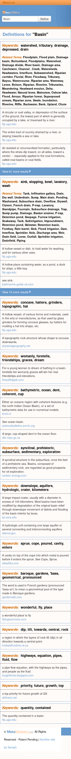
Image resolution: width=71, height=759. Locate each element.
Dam (64, 229)
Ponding (61, 197)
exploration (51, 451)
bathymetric (30, 390)
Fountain (24, 209)
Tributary (54, 77)
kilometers (40, 489)
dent (56, 390)
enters (7, 547)
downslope (29, 485)
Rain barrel (22, 229)
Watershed (53, 61)
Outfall (31, 236)
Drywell (62, 201)
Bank (42, 104)
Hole (32, 233)
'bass (54, 573)
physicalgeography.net (16, 346)
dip (23, 629)
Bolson (16, 84)
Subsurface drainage (45, 209)
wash (6, 185)
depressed (10, 49)
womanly (28, 356)
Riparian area (40, 81)
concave (27, 302)
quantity (27, 707)
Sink (34, 229)
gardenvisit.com (12, 597)
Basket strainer (44, 213)
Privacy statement (37, 755)
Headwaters (10, 73)
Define (44, 19)
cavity (58, 543)
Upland (52, 104)
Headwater (9, 92)
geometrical (11, 577)
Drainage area (51, 65)
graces (27, 360)
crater (25, 489)
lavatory (60, 181)
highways (28, 655)
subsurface (11, 451)
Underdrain (21, 197)
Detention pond (12, 217)
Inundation (49, 100)
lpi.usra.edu (9, 517)
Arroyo (16, 96)
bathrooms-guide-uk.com (18, 284)
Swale (37, 100)
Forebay (7, 229)
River (28, 77)
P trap (59, 213)
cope (35, 543)
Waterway (56, 81)
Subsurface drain (30, 201)
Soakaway (9, 221)
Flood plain (47, 57)
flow (14, 659)
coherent (9, 393)
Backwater (30, 104)
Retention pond (12, 225)
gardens (42, 573)
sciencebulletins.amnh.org (18, 426)
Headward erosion (32, 88)
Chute (62, 104)
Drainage (26, 213)
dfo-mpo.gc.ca (11, 438)
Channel (24, 69)
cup (21, 393)
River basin (32, 65)
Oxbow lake (59, 92)
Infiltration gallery (43, 193)
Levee (6, 84)
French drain (22, 205)
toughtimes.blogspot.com (18, 675)
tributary (45, 45)
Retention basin (48, 225)
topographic (11, 306)
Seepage (30, 217)
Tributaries (56, 84)
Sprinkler (21, 233)
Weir (61, 233)
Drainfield (8, 240)
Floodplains (37, 61)
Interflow (8, 233)
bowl (48, 181)
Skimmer (30, 225)
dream (39, 360)
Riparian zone (22, 100)
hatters (41, 302)
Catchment (9, 69)
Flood (6, 96)
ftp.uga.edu (9, 124)
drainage (61, 45)
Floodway (39, 77)
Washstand (9, 201)
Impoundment (53, 221)
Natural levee (26, 92)
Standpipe (9, 209)
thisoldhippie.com (13, 380)
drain (24, 49)
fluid (5, 659)
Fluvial (18, 77)
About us (8, 2)
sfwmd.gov (9, 533)
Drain (60, 193)
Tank (26, 193)
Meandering (10, 88)
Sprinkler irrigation (50, 236)
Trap (64, 209)
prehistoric (45, 447)
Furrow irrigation (49, 217)
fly (40, 607)
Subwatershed (43, 73)
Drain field (9, 236)
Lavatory (47, 205)
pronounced (32, 577)
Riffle (18, 104)
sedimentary (31, 451)
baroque (27, 573)
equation (44, 655)
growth (51, 685)
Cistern (7, 205)
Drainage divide (12, 65)
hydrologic (10, 489)
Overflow (50, 201)
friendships (11, 360)
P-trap (36, 205)
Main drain (47, 197)
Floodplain (30, 57)
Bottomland (19, 61)
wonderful (28, 607)
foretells (43, 356)
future (39, 685)
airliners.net (9, 697)
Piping (21, 240)
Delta (49, 88)
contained (43, 707)
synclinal (28, 447)
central (54, 629)
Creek (36, 69)
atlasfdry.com (10, 563)
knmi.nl (6, 414)
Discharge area (47, 233)
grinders (55, 302)
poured (46, 543)
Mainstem (43, 92)
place (48, 607)
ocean (46, 390)
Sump (35, 197)
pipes (57, 655)
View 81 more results (15, 171)
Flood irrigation (48, 229)
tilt (30, 629)
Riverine (41, 84)
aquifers (46, 485)
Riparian (28, 84)
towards (40, 629)
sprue (25, 543)
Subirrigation (34, 221)
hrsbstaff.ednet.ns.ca (15, 645)
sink (24, 181)
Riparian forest (32, 96)
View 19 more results (15, 292)
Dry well (7, 197)
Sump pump (10, 213)
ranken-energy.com (14, 475)
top (61, 685)
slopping (36, 181)
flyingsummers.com (14, 619)
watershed (29, 45)
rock (64, 629)
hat (25, 306)
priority (26, 685)
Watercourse (20, 81)
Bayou (6, 81)
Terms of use (59, 755)
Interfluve (26, 73)
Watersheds (49, 69)
